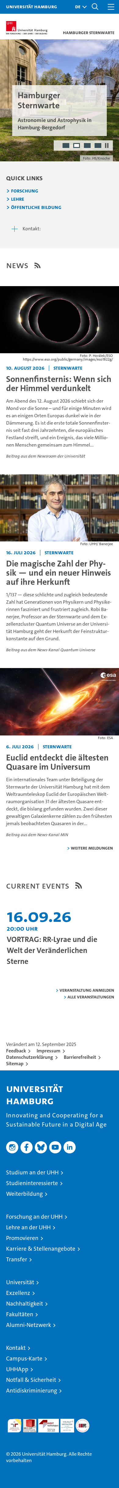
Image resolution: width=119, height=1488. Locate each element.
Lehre (17, 199)
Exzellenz (18, 1293)
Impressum (48, 1051)
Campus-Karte (24, 1358)
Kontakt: (32, 228)
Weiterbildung (24, 1194)
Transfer (16, 1259)
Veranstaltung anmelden (87, 990)
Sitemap (14, 1063)
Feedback (16, 1051)
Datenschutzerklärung (29, 1057)
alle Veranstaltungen (90, 997)
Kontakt (16, 1348)
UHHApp (17, 1369)
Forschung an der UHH (34, 1216)
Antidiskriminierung (31, 1390)
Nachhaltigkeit (24, 1303)
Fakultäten (19, 1314)
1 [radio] (66, 146)
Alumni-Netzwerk (28, 1325)
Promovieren (22, 1238)
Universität (20, 1282)
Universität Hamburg (31, 6)
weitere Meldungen (92, 848)
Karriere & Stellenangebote (40, 1249)
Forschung (24, 191)
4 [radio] (98, 146)
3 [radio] (88, 146)
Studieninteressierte (32, 1183)
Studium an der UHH (32, 1172)
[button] (79, 7)
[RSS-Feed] (37, 265)
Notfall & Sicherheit (31, 1380)
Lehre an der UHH (28, 1227)
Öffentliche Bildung (36, 207)
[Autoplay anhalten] (106, 145)
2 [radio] (77, 146)
